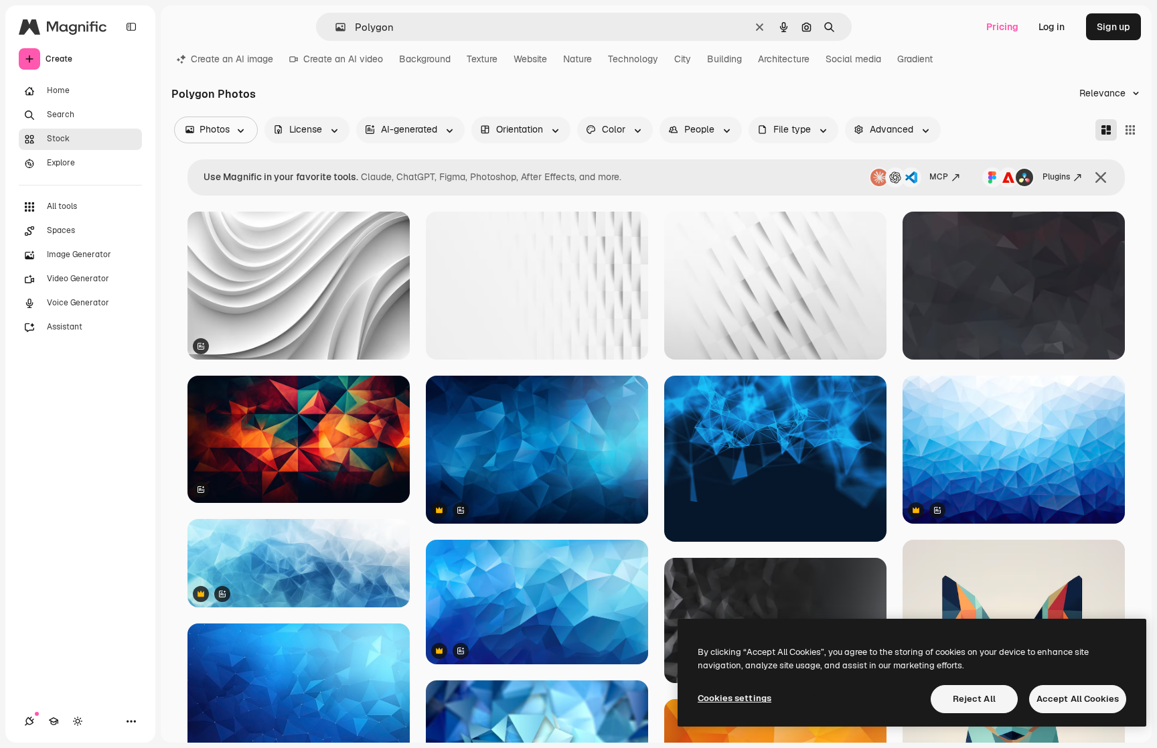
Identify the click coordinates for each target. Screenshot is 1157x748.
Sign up (1113, 27)
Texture (482, 59)
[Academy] (53, 721)
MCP (938, 176)
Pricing (1002, 27)
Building (724, 59)
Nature (577, 59)
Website (530, 59)
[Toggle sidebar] (131, 27)
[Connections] (29, 721)
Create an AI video (343, 59)
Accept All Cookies (1077, 698)
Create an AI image (232, 59)
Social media (853, 59)
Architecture (783, 59)
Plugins (1056, 176)
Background (425, 59)
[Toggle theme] (77, 721)
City (682, 59)
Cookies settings (734, 698)
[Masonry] (1106, 130)
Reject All (974, 698)
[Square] (1130, 130)
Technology (633, 59)
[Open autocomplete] (335, 27)
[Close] (1101, 177)
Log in (1051, 27)
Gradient (915, 59)
